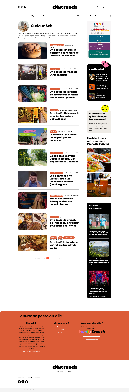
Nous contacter (61, 327)
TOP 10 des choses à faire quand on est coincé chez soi (61, 202)
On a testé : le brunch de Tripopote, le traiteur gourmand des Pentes (64, 223)
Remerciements (36, 351)
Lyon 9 (60, 237)
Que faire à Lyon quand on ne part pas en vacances (63, 137)
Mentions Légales (22, 389)
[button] (110, 16)
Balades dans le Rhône (57, 153)
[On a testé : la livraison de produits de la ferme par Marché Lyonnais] (32, 93)
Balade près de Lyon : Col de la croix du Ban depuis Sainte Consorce (64, 159)
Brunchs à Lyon (55, 217)
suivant (61, 258)
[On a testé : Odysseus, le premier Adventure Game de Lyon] (32, 115)
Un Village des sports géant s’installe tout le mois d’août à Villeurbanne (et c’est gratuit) (98, 233)
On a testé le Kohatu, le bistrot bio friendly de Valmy (64, 245)
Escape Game (54, 110)
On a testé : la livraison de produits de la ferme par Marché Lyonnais (64, 95)
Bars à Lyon (54, 237)
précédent (37, 258)
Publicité (61, 330)
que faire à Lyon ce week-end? (91, 336)
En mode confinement (57, 173)
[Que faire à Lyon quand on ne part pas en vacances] (32, 136)
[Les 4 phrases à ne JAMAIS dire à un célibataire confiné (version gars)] (32, 179)
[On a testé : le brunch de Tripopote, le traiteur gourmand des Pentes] (32, 221)
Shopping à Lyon (55, 69)
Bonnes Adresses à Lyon (57, 45)
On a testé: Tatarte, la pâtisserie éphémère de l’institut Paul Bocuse (64, 53)
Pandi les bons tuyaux (92, 339)
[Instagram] (19, 7)
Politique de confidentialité (32, 389)
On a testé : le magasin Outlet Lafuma (63, 73)
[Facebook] (25, 7)
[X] (22, 7)
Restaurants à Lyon (69, 237)
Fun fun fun (53, 131)
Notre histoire (27, 351)
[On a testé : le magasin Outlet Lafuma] (32, 72)
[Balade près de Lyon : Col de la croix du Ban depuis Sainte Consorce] (32, 157)
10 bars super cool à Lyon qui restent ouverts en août (102, 95)
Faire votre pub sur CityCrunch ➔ (98, 296)
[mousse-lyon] (99, 185)
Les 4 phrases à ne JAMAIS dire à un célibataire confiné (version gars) (61, 180)
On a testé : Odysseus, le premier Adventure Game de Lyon (64, 116)
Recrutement (61, 333)
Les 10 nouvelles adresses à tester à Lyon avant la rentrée (102, 87)
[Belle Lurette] (99, 160)
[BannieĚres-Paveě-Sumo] (99, 39)
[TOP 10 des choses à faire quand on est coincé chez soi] (32, 200)
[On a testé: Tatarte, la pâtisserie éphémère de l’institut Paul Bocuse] (32, 50)
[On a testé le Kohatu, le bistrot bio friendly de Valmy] (32, 243)
